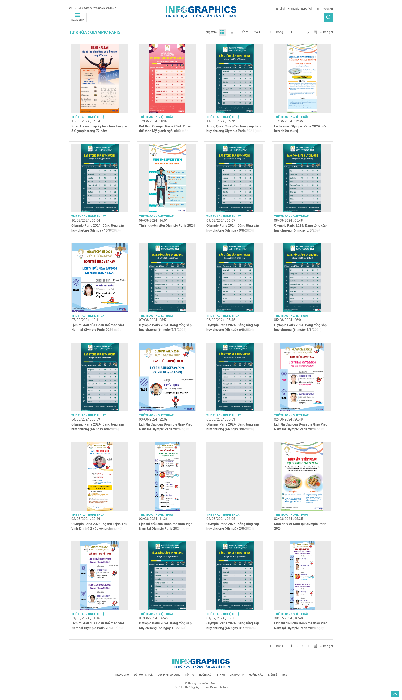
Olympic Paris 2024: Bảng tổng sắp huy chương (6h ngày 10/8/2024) (97, 228)
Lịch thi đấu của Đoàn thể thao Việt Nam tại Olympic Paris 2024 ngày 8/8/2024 (97, 329)
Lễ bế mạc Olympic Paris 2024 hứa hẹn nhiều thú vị (300, 128)
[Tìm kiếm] (328, 17)
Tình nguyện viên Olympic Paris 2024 (167, 226)
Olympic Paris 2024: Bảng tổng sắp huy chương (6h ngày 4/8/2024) (97, 426)
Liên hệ (272, 674)
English (281, 8)
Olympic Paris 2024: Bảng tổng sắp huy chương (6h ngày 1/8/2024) (165, 625)
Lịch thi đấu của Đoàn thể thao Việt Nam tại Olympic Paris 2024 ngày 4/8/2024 (165, 429)
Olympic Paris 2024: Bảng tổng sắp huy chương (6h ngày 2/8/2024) (232, 526)
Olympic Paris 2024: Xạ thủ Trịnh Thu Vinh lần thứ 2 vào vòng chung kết (99, 526)
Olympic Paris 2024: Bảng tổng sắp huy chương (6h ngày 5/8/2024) (300, 327)
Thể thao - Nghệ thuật (88, 117)
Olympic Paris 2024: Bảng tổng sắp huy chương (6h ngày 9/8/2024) (232, 228)
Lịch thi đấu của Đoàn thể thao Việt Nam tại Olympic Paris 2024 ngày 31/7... (300, 628)
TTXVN (221, 674)
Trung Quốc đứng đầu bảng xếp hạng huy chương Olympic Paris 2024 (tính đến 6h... (234, 131)
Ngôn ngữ (205, 674)
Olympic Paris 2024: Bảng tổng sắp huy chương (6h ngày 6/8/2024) (232, 327)
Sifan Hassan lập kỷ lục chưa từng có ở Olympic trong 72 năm (99, 128)
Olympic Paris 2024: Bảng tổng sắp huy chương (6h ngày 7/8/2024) (165, 327)
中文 (317, 8)
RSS (284, 674)
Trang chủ (122, 674)
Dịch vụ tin (237, 674)
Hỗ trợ (189, 674)
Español (306, 8)
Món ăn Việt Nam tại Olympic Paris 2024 (300, 526)
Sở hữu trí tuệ (143, 674)
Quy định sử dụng (169, 674)
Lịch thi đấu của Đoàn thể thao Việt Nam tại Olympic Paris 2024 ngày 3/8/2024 (300, 429)
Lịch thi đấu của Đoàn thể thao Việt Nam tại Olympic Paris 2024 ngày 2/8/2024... (165, 528)
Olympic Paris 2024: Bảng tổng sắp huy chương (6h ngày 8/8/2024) (300, 228)
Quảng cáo (256, 674)
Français (293, 8)
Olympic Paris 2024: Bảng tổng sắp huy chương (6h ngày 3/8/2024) (232, 426)
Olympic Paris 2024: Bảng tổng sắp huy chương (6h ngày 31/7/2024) (232, 625)
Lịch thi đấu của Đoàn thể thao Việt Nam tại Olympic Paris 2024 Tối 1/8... (99, 625)
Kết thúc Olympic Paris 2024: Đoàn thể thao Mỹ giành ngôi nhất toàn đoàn (165, 131)
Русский (327, 8)
